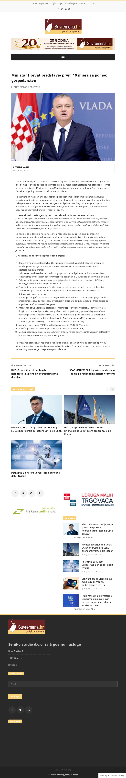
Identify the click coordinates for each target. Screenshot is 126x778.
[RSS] (69, 8)
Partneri (82, 3)
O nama (33, 3)
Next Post (105, 365)
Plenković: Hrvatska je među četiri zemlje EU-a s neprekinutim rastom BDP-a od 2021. (36, 429)
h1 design (74, 775)
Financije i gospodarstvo (27, 87)
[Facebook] (58, 8)
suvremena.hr (20, 167)
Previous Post (22, 365)
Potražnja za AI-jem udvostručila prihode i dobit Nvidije (97, 564)
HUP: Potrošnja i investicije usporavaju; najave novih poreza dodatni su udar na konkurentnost (97, 600)
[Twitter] (62, 8)
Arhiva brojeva (70, 3)
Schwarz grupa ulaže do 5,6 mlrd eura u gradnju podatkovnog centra (97, 582)
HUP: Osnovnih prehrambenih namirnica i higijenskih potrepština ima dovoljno (34, 373)
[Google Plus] (31, 493)
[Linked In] (66, 8)
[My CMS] (63, 26)
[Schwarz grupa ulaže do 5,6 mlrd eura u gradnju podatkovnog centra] (71, 583)
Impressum (44, 3)
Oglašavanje (57, 3)
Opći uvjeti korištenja (63, 770)
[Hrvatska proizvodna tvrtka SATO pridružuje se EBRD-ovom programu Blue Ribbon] (71, 549)
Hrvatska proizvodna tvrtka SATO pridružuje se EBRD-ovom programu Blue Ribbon (87, 431)
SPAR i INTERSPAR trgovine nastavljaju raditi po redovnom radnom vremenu (92, 371)
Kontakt (92, 3)
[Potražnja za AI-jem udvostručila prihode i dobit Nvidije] (71, 566)
